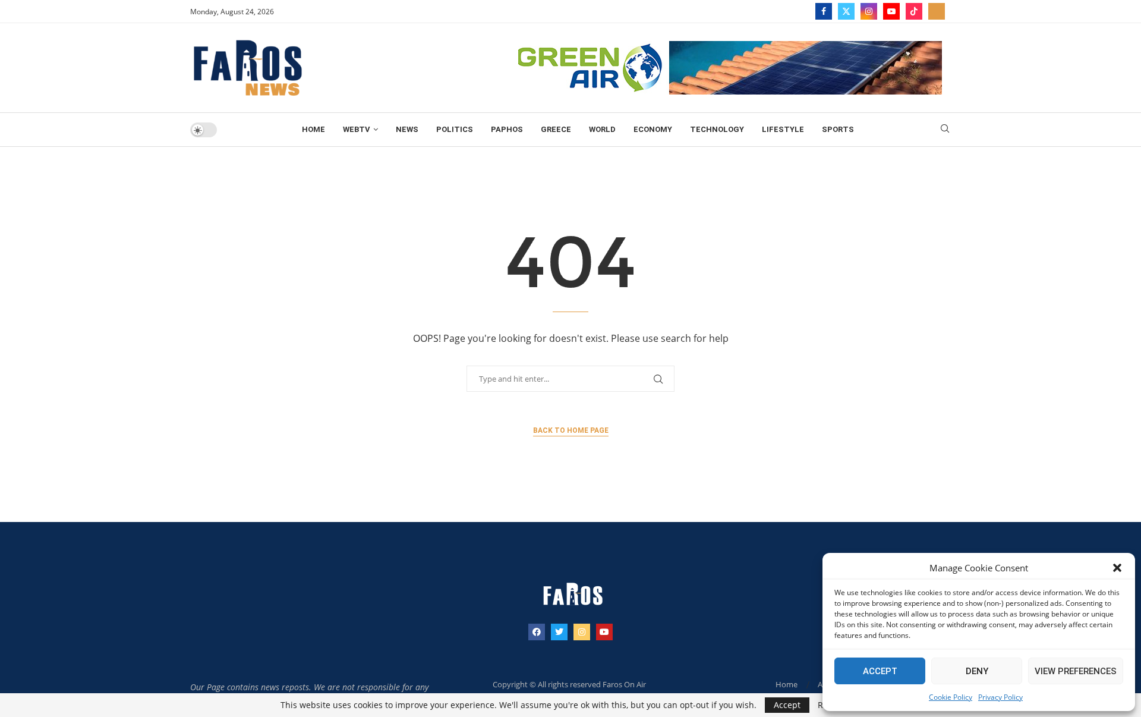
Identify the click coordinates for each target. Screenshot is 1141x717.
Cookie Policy (950, 697)
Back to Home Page (571, 430)
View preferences (1076, 671)
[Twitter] (846, 11)
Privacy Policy (1000, 697)
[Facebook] (823, 11)
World (602, 129)
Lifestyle (783, 129)
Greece (556, 129)
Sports (838, 129)
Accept (880, 671)
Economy (652, 129)
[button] (1117, 568)
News (407, 129)
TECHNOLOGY (717, 129)
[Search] (945, 130)
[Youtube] (891, 11)
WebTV (356, 129)
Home (313, 129)
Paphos (507, 129)
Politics (454, 129)
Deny (977, 671)
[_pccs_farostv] (936, 11)
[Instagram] (869, 11)
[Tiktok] (914, 11)
